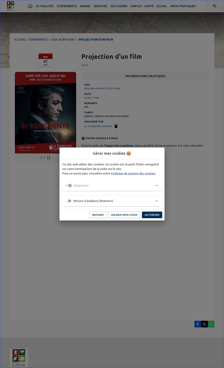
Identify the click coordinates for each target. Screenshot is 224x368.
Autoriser (152, 214)
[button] (112, 185)
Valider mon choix (124, 214)
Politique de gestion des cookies (133, 173)
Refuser (98, 214)
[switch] (66, 201)
